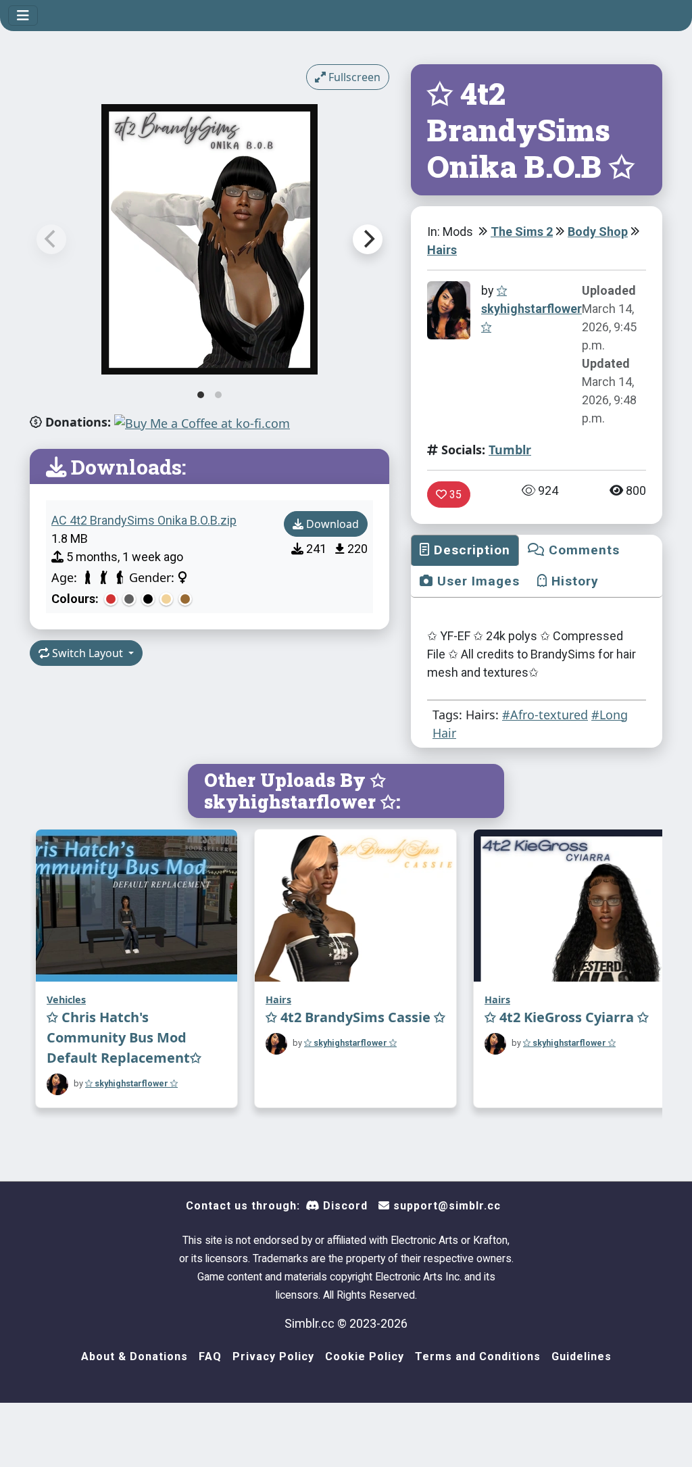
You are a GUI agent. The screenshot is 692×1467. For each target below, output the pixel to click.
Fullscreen (353, 77)
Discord (344, 1205)
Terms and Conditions (478, 1356)
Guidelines (581, 1356)
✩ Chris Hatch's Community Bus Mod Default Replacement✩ (124, 1037)
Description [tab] (470, 550)
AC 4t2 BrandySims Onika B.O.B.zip (144, 520)
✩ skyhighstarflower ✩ (531, 308)
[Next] (367, 239)
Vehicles (66, 999)
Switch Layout (87, 653)
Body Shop (598, 231)
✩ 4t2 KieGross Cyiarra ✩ (567, 1017)
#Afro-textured (545, 714)
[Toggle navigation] (23, 15)
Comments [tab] (582, 550)
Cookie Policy (364, 1356)
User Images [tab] (476, 581)
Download (331, 523)
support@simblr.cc (445, 1205)
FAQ (210, 1356)
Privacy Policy (273, 1356)
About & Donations (134, 1356)
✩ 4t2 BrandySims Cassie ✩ (355, 1017)
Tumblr (510, 449)
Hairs (442, 250)
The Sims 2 (522, 231)
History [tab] (573, 581)
